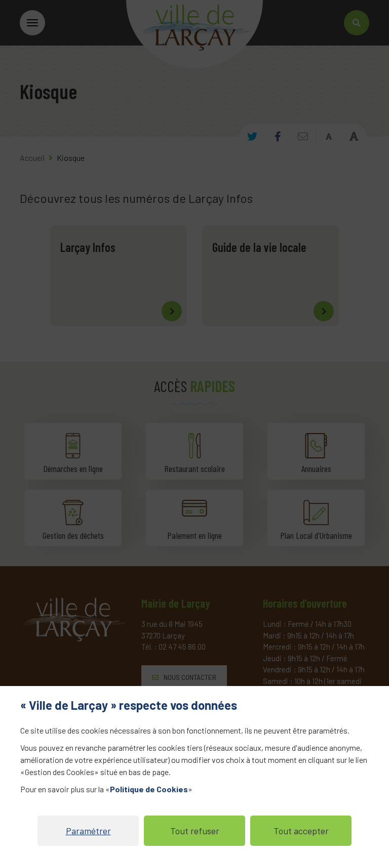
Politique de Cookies (149, 789)
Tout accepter (301, 830)
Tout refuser (194, 830)
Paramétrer (88, 830)
